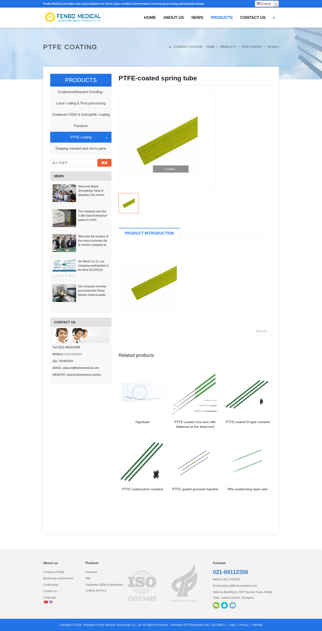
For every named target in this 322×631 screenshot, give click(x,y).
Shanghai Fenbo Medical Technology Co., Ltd (112, 625)
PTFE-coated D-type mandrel (248, 422)
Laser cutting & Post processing (80, 103)
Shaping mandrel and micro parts (80, 148)
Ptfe (88, 578)
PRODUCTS (222, 17)
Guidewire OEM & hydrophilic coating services (81, 116)
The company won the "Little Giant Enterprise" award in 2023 (92, 216)
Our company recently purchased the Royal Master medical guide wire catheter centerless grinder (93, 295)
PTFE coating (70, 47)
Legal (231, 625)
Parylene (81, 126)
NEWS (197, 17)
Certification (50, 584)
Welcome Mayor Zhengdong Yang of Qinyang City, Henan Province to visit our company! (91, 195)
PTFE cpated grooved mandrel (195, 489)
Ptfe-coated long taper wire (247, 489)
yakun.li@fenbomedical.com (81, 368)
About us (173, 17)
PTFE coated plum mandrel (142, 489)
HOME (150, 17)
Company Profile (54, 572)
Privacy (243, 625)
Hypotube (143, 422)
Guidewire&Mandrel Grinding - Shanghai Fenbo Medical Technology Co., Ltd (81, 94)
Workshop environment (58, 578)
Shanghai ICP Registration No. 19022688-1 (198, 625)
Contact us (253, 17)
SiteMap (257, 625)
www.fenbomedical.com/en (84, 374)
